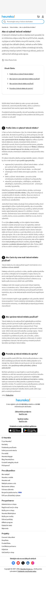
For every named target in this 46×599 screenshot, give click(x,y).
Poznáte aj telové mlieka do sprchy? (21, 88)
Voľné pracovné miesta (9, 450)
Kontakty (5, 444)
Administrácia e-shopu (9, 504)
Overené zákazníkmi (8, 537)
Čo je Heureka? (7, 441)
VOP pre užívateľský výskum (11, 495)
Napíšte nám (23, 414)
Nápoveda (5, 528)
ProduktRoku (6, 543)
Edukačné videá (7, 525)
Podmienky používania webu (26, 571)
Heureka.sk (5, 27)
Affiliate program (7, 522)
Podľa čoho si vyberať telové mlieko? (21, 74)
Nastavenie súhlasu (8, 486)
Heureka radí (6, 480)
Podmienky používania (9, 447)
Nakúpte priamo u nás (9, 483)
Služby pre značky (7, 516)
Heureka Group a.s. (26, 569)
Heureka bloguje (7, 456)
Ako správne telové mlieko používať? (21, 84)
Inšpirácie (5, 549)
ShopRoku (5, 540)
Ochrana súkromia (7, 489)
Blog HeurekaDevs (8, 459)
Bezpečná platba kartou (10, 492)
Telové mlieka (14, 27)
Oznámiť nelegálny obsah (10, 462)
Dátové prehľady (7, 519)
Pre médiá (5, 453)
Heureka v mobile (7, 477)
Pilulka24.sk (9, 395)
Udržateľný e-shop (8, 552)
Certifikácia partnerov (9, 546)
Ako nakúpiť (6, 474)
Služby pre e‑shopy (8, 510)
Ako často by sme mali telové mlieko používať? (24, 79)
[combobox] (23, 21)
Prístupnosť (6, 465)
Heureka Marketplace (9, 513)
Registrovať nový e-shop (10, 507)
